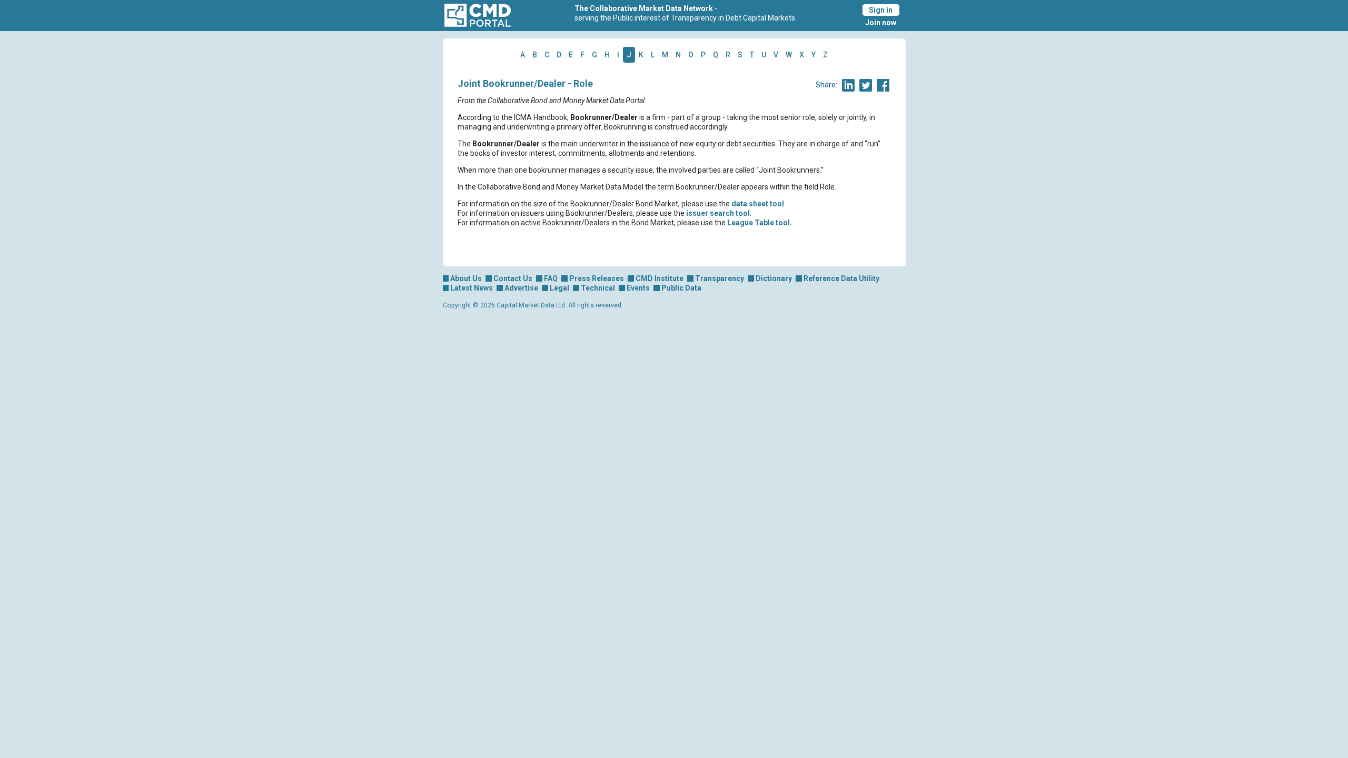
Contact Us (512, 278)
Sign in (881, 10)
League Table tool (758, 222)
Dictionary (774, 278)
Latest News (471, 288)
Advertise (521, 288)
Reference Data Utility (841, 278)
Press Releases (596, 278)
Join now (880, 22)
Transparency (719, 278)
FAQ (551, 278)
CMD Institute (659, 278)
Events (638, 288)
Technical (598, 288)
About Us (466, 278)
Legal (559, 288)
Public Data (681, 288)
